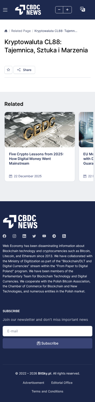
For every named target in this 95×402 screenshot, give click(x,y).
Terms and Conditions (47, 391)
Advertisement (33, 382)
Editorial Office (61, 382)
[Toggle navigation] (5, 10)
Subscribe (49, 343)
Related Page (21, 31)
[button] (83, 9)
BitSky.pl (44, 373)
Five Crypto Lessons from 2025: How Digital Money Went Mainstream (36, 159)
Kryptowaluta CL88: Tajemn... (55, 31)
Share (26, 70)
